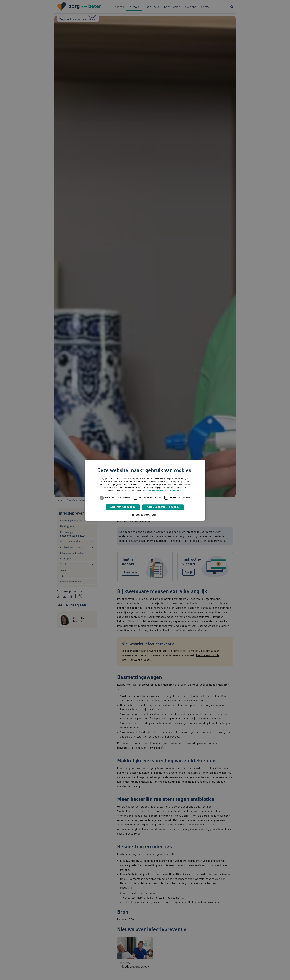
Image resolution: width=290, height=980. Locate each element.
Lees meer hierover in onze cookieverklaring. (162, 490)
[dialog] (145, 490)
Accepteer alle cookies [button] (122, 507)
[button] (145, 515)
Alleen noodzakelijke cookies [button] (163, 507)
